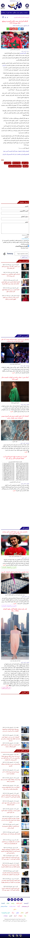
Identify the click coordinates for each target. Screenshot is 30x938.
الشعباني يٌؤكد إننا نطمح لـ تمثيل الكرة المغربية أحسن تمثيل (16, 151)
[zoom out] (7, 17)
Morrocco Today (16, 163)
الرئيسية (27, 17)
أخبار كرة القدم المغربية (19, 17)
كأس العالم (25, 166)
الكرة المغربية (23, 53)
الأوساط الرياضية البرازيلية (15, 166)
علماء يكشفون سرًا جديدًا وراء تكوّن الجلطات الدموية (15, 572)
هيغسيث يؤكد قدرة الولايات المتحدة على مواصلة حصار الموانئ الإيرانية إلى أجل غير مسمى (10, 820)
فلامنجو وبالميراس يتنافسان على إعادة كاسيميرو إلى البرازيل (16, 154)
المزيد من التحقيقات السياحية (9, 567)
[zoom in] (3, 17)
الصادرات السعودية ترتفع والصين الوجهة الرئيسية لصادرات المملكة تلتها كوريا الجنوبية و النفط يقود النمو (10, 851)
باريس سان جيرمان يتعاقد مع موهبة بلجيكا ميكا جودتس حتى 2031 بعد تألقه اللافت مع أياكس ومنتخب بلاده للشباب (11, 758)
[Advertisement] (15, 184)
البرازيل (4, 65)
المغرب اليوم (25, 163)
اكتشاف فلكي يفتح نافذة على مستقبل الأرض (10, 833)
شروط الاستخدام (25, 238)
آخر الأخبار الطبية (6, 688)
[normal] (5, 17)
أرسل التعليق (25, 257)
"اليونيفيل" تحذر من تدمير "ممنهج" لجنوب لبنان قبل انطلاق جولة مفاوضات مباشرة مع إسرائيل (10, 738)
